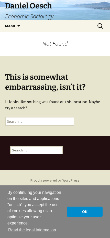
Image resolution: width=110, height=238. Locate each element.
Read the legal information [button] (32, 230)
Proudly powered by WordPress (55, 180)
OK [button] (84, 212)
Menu (10, 25)
